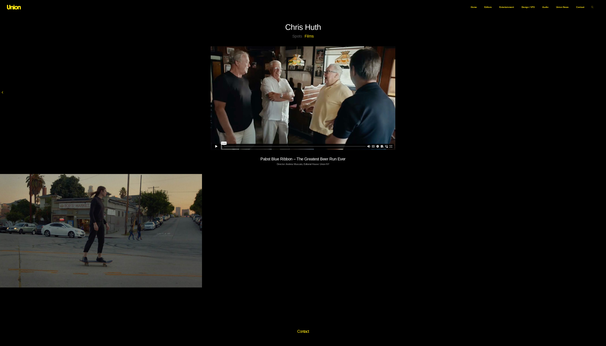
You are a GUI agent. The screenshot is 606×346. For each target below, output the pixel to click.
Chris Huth (303, 27)
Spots (297, 36)
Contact (303, 331)
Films (309, 36)
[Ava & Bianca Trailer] (101, 230)
